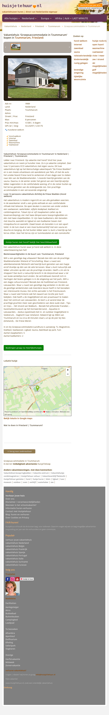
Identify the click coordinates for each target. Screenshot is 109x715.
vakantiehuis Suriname (17, 561)
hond (28, 479)
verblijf (33, 482)
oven (25, 482)
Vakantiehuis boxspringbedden (17, 473)
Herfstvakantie (13, 659)
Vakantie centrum (41, 473)
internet (78, 44)
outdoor (17, 482)
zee (52, 482)
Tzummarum (54, 26)
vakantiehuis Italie (14, 558)
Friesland (39, 26)
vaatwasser (97, 52)
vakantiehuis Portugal (16, 555)
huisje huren (38, 479)
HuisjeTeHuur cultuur (30, 476)
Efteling (9, 642)
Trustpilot (10, 574)
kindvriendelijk (81, 59)
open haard (98, 44)
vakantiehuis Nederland (17, 543)
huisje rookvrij (99, 40)
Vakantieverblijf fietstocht (53, 476)
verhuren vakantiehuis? (16, 670)
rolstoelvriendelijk (83, 55)
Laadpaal (10, 622)
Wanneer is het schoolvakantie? (21, 505)
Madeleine (11, 598)
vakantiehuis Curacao (16, 564)
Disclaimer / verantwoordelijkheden (23, 502)
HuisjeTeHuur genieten (14, 479)
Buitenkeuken (12, 616)
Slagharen (10, 648)
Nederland (26, 26)
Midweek (10, 662)
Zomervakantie (13, 665)
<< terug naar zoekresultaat (19, 451)
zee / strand (98, 59)
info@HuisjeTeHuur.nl (45, 674)
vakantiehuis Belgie (15, 546)
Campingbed (12, 619)
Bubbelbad (11, 613)
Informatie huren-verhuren (19, 508)
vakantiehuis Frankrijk (16, 549)
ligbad (55, 479)
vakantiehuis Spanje (15, 552)
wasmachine (98, 48)
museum (7, 482)
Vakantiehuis (10, 26)
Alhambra (10, 633)
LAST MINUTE (80, 18)
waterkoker (43, 482)
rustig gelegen (81, 63)
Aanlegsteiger (12, 607)
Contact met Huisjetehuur (18, 511)
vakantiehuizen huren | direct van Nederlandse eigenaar (29, 12)
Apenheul (10, 636)
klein (48, 479)
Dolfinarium (11, 639)
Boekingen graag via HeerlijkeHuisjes (24, 347)
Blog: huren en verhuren (17, 514)
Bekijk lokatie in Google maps (18, 418)
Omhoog (8, 687)
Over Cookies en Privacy (17, 517)
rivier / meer (98, 55)
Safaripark (10, 645)
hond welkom (80, 40)
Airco (8, 610)
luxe (62, 479)
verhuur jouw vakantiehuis (19, 539)
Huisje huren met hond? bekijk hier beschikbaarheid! (31, 242)
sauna (77, 52)
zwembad (78, 48)
